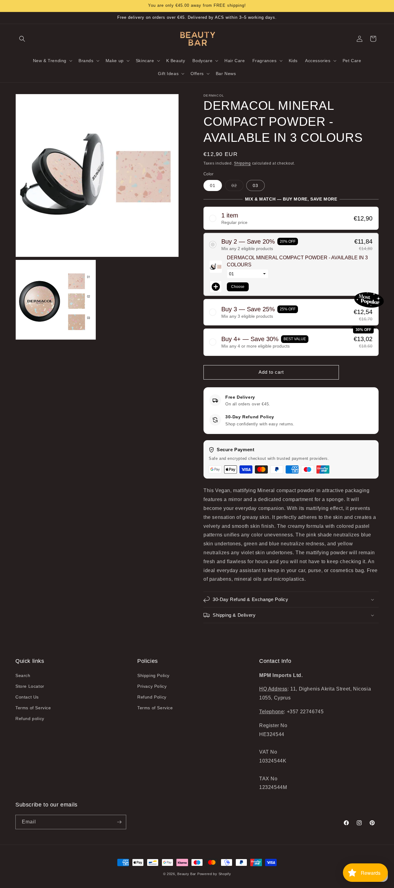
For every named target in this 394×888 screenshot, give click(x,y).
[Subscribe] (119, 822)
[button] (22, 39)
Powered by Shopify (214, 874)
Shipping (242, 163)
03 (255, 185)
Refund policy (29, 718)
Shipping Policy (153, 675)
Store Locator (29, 686)
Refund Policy (152, 697)
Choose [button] (237, 287)
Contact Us (27, 697)
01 (212, 185)
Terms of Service (33, 707)
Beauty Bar (187, 874)
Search (22, 675)
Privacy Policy (152, 686)
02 (237, 187)
